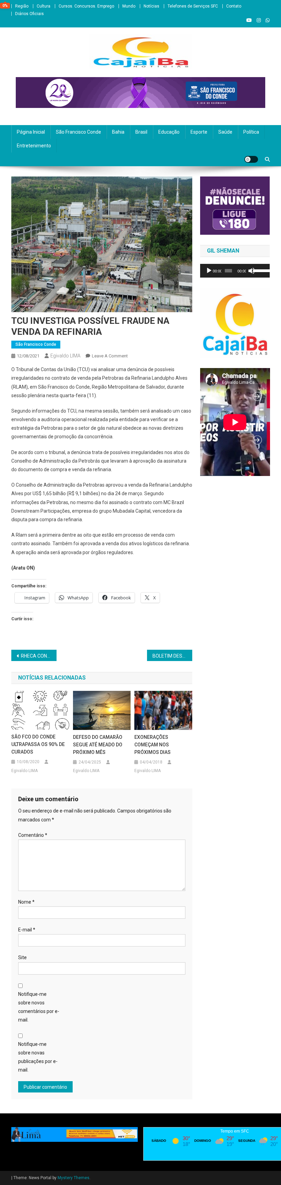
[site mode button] (251, 159)
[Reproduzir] (209, 270)
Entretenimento (34, 145)
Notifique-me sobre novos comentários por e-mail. (38, 1007)
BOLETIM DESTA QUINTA (172, 656)
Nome (26, 902)
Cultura (43, 6)
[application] (235, 271)
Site (22, 957)
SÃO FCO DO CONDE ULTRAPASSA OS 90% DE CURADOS (38, 744)
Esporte (199, 132)
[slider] (259, 270)
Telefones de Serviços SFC (193, 6)
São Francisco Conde (78, 132)
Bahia (118, 132)
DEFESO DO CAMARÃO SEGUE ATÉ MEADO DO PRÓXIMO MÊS (97, 744)
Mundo (128, 6)
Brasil (141, 132)
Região (21, 6)
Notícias (151, 6)
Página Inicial (31, 132)
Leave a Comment (110, 355)
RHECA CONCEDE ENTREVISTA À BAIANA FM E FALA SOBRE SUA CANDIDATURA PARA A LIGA (39, 656)
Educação (169, 132)
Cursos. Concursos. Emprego (86, 6)
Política (251, 132)
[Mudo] (251, 270)
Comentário (32, 835)
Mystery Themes (73, 1177)
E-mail (26, 929)
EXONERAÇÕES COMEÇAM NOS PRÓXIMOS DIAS (152, 744)
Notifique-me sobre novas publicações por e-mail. (38, 1057)
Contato (233, 6)
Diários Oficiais (29, 13)
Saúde (225, 132)
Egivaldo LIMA (65, 355)
